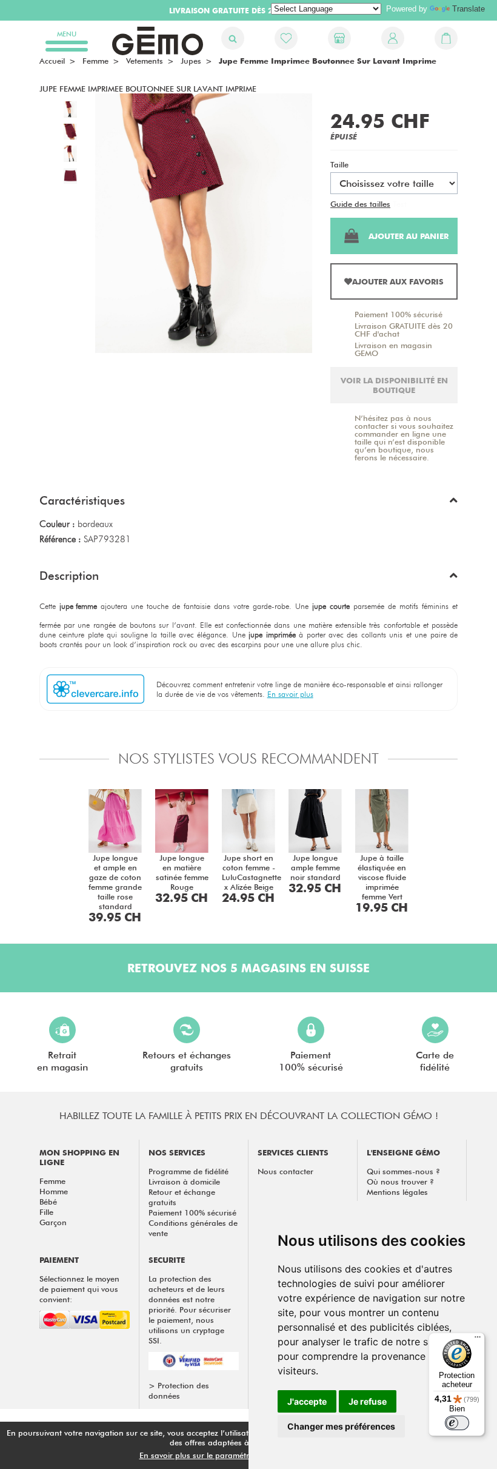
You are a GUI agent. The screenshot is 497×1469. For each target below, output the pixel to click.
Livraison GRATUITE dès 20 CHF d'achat (404, 329)
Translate (468, 8)
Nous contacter (285, 1171)
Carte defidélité (435, 1061)
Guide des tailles (360, 204)
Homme (53, 1191)
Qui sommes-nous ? (403, 1171)
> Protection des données (178, 1390)
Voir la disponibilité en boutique (394, 385)
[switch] (457, 1423)
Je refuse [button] (368, 1401)
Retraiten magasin (62, 1061)
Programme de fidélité (188, 1171)
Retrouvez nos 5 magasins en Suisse (248, 968)
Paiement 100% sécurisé (398, 314)
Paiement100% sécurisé (311, 1061)
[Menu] (477, 1340)
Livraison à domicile (184, 1181)
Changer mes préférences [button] (341, 1426)
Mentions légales (397, 1192)
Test (400, 204)
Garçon (53, 1222)
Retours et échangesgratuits (186, 1061)
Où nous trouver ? (400, 1181)
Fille (46, 1212)
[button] (248, 503)
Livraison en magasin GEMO (393, 349)
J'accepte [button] (307, 1401)
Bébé (48, 1201)
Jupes (191, 61)
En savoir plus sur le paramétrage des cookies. (224, 1455)
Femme (52, 1181)
